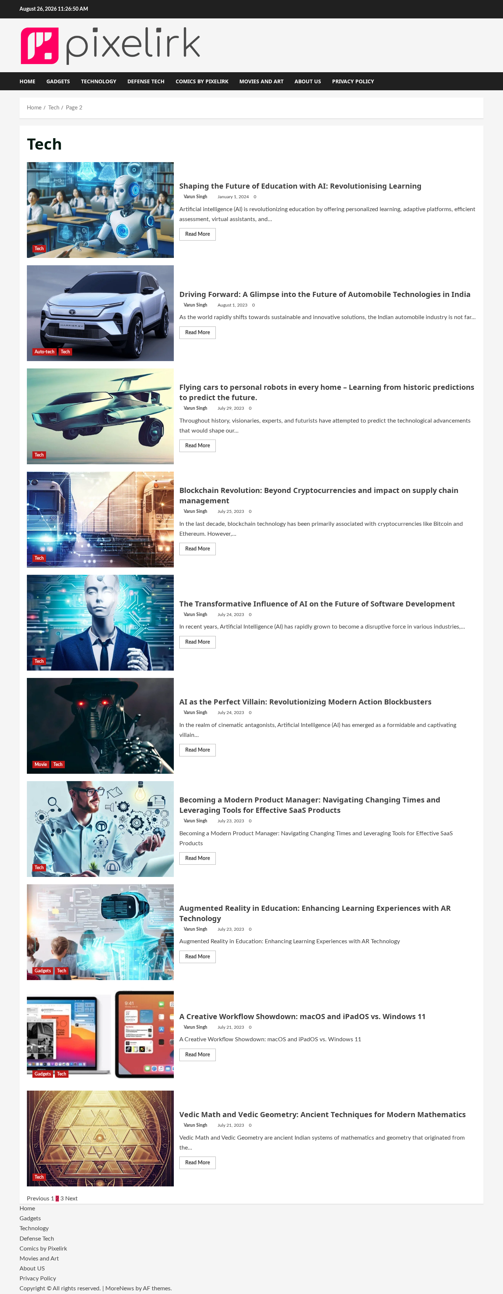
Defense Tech (146, 81)
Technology (98, 81)
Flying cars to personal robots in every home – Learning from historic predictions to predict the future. (100, 416)
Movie (41, 764)
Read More (200, 236)
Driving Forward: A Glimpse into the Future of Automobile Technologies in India (100, 313)
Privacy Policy (353, 81)
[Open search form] (481, 81)
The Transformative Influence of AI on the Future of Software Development (100, 623)
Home (27, 81)
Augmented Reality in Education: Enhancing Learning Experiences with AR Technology (100, 932)
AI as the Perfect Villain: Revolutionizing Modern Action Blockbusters (100, 726)
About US (308, 81)
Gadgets (58, 81)
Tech (39, 248)
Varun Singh (195, 197)
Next (71, 1199)
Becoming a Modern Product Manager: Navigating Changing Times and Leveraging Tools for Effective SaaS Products (100, 829)
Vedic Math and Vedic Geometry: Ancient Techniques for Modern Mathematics (100, 1138)
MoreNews (119, 1288)
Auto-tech (44, 352)
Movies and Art (261, 81)
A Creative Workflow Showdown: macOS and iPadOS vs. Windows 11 (100, 1035)
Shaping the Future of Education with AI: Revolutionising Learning (100, 210)
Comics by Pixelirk (202, 81)
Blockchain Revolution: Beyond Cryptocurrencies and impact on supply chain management (100, 519)
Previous (38, 1199)
